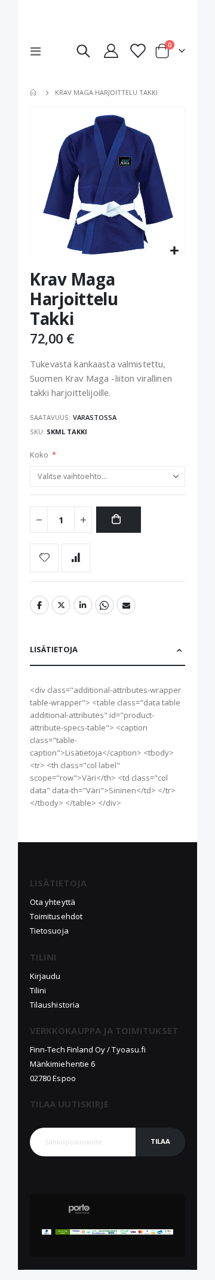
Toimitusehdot (56, 916)
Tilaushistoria (54, 1004)
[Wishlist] (137, 51)
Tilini (38, 990)
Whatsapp (104, 605)
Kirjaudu (45, 976)
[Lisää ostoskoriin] (118, 520)
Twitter (60, 605)
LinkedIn (83, 605)
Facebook (39, 605)
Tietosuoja (49, 930)
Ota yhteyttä (52, 902)
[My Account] (111, 51)
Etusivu (34, 92)
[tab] (107, 650)
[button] (174, 251)
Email (126, 605)
